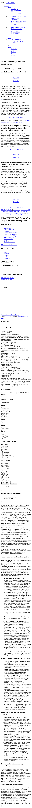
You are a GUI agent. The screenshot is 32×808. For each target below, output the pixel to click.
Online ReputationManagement (16, 18)
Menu (9, 7)
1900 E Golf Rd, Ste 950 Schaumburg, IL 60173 (7, 278)
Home (5, 252)
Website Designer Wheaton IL (11, 211)
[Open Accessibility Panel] (1, 806)
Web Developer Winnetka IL (17, 213)
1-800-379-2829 (10, 3)
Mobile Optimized (16, 13)
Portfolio (6, 255)
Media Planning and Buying (18, 21)
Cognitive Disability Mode (8, 353)
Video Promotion (15, 33)
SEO (5, 240)
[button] (1, 396)
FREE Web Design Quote (16, 117)
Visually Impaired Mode (7, 342)
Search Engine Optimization (18, 16)
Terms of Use (20, 316)
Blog (12, 44)
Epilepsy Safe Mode (6, 331)
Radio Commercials (16, 22)
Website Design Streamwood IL (21, 210)
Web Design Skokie (6, 210)
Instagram (13, 53)
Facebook (13, 52)
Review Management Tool (11, 232)
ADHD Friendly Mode (7, 364)
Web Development (16, 10)
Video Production (9, 237)
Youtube (13, 55)
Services (6, 6)
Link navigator (5, 480)
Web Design (14, 9)
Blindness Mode (5, 375)
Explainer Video (15, 32)
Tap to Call (16, 78)
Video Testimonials (16, 39)
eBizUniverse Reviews (17, 41)
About (6, 36)
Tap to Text (16, 81)
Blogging (13, 24)
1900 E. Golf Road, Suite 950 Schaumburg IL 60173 (15, 121)
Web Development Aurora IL (19, 213)
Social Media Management (18, 27)
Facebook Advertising (17, 29)
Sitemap (3, 272)
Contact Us (14, 42)
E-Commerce (14, 12)
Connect (6, 46)
